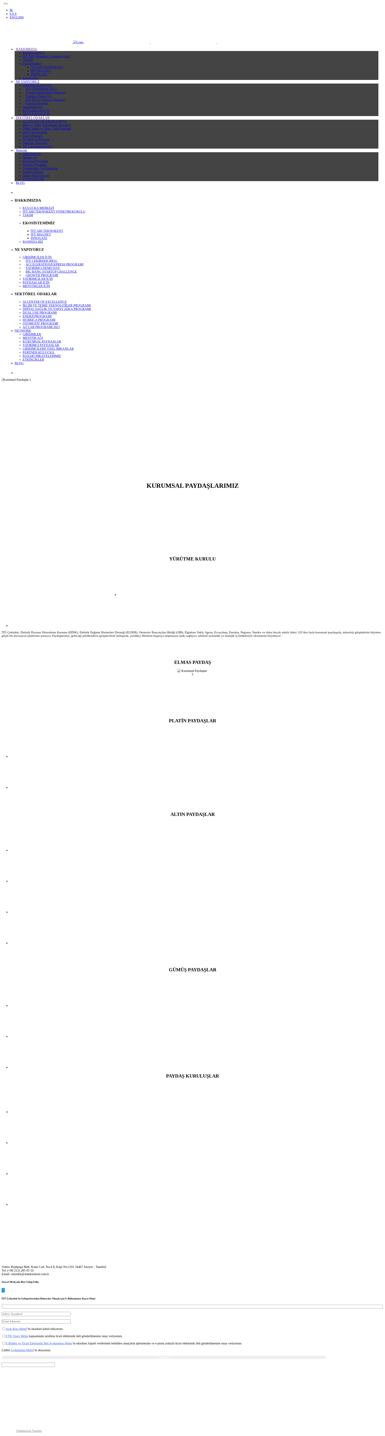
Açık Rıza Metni (16, 1329)
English (17, 17)
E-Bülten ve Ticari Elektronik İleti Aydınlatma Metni (39, 1343)
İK (11, 10)
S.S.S (13, 13)
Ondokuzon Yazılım (29, 1431)
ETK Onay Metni (17, 1336)
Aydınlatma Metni (22, 1350)
